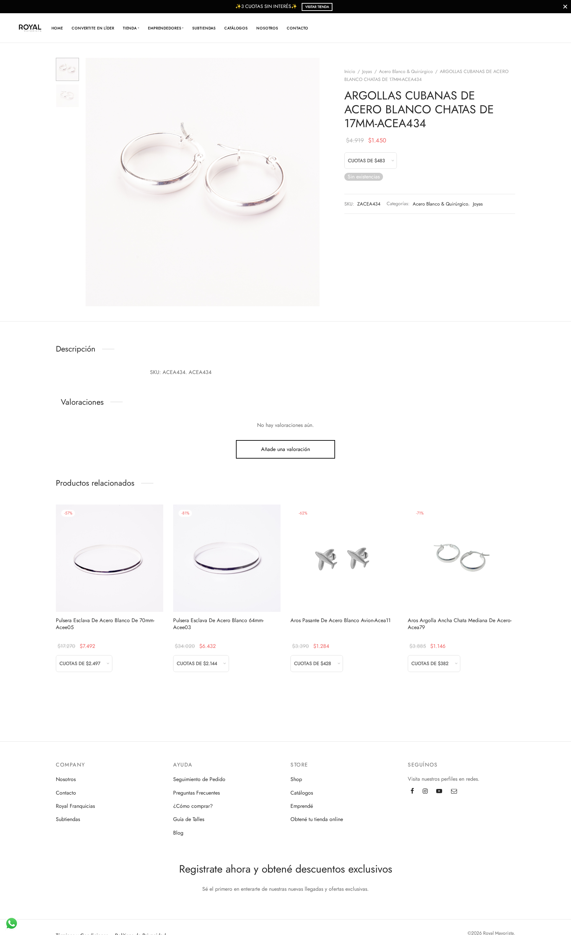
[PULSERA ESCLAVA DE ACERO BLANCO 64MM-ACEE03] (227, 558)
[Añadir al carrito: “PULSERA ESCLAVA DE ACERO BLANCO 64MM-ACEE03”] (226, 596)
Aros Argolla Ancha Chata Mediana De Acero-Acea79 (460, 624)
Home (57, 28)
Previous (92, 182)
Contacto (297, 28)
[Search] (511, 28)
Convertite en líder (93, 28)
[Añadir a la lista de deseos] (94, 596)
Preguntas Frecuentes (196, 793)
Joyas (367, 71)
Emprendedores (166, 28)
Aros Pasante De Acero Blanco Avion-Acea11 (340, 620)
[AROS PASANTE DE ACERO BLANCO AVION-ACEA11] (344, 558)
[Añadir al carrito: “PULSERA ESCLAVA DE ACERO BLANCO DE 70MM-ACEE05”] (109, 596)
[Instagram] (425, 792)
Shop (296, 779)
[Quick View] (124, 596)
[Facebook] (412, 792)
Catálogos (236, 28)
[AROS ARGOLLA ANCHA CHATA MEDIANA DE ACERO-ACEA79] (461, 558)
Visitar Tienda (317, 6)
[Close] (565, 6)
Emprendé (301, 806)
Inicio (349, 71)
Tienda (131, 28)
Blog (178, 833)
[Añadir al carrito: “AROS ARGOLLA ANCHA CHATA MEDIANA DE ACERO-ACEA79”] (461, 596)
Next (313, 182)
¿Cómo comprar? (193, 806)
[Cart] (527, 28)
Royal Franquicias (75, 806)
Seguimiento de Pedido (199, 779)
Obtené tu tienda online (316, 819)
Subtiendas (204, 28)
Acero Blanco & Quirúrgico (406, 71)
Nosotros (267, 28)
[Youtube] (439, 792)
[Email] (454, 792)
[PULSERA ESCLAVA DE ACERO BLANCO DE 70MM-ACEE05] (109, 558)
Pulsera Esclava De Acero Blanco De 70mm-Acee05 (105, 624)
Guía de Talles (188, 819)
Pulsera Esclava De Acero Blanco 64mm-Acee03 (218, 624)
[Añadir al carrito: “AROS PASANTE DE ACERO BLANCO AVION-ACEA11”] (344, 596)
